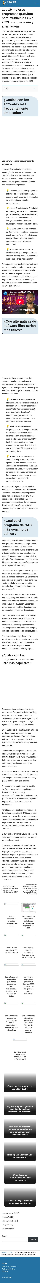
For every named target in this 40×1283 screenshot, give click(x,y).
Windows (6, 1229)
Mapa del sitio (7, 1277)
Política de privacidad (9, 1266)
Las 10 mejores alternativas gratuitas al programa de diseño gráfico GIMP (10, 889)
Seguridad (6, 1225)
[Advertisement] (20, 138)
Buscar (4, 1236)
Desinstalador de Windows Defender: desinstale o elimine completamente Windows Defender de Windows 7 (30, 889)
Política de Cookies (8, 1269)
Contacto (5, 1271)
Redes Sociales (8, 1221)
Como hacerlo (8, 1213)
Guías (5, 1217)
